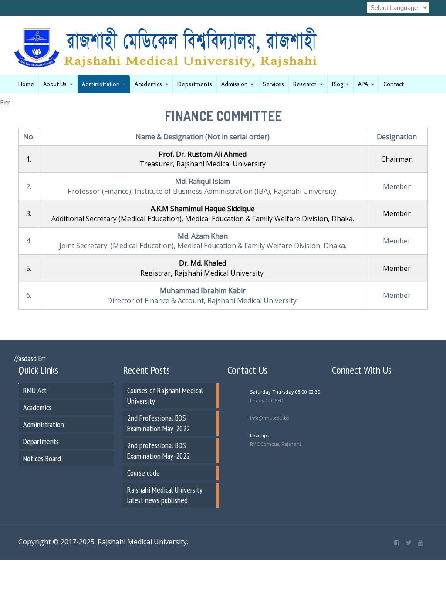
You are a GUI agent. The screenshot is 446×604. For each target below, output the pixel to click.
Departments (194, 84)
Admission (234, 84)
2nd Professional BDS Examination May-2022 (158, 423)
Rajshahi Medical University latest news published (165, 495)
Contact (393, 84)
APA (363, 84)
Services (273, 84)
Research (305, 84)
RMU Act (35, 390)
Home (26, 84)
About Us (55, 84)
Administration (101, 84)
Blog (337, 84)
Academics (148, 84)
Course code (143, 473)
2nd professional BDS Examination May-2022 (158, 450)
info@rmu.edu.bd (270, 418)
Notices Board (42, 458)
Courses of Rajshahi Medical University (165, 395)
